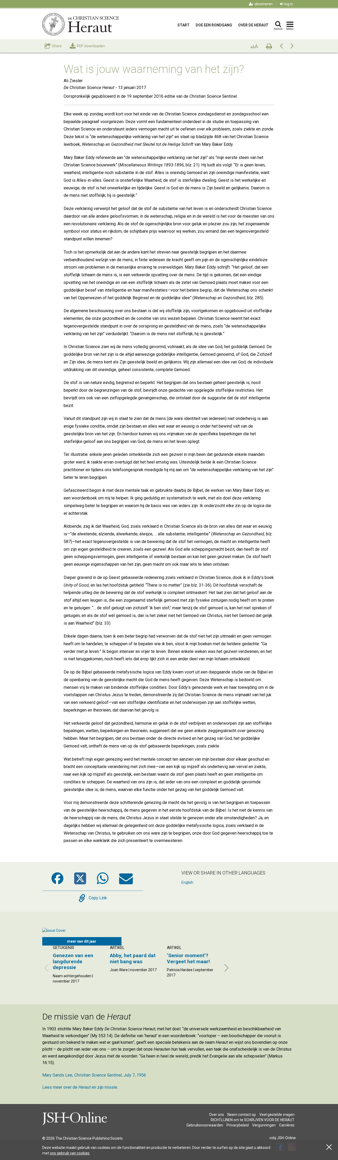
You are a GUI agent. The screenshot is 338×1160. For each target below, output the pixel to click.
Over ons (216, 1114)
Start (183, 25)
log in (288, 4)
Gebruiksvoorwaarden (204, 1125)
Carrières (286, 1125)
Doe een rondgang (214, 25)
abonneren (264, 4)
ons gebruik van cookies (70, 1153)
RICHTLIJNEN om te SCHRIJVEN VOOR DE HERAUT (252, 1120)
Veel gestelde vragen (276, 1114)
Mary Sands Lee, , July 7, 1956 (94, 1075)
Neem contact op (241, 1114)
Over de (253, 25)
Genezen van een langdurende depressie (73, 961)
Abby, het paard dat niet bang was (133, 958)
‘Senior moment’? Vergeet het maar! (188, 958)
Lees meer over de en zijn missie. (80, 1087)
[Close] (329, 1147)
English (187, 882)
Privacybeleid (238, 1125)
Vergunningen (264, 1125)
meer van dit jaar (81, 941)
